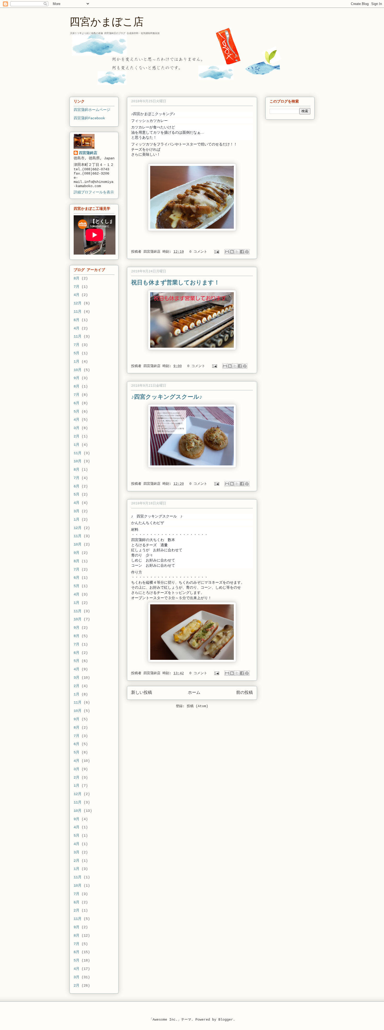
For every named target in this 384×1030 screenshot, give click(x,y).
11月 (78, 311)
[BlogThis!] (232, 251)
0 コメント (198, 252)
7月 (76, 287)
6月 (76, 320)
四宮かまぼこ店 (106, 21)
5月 (76, 353)
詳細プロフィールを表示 (94, 192)
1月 (76, 361)
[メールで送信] (227, 251)
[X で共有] (237, 251)
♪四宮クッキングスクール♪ (166, 396)
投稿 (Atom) (197, 706)
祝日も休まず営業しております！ (175, 282)
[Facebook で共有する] (242, 251)
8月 (76, 278)
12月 (78, 303)
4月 (76, 295)
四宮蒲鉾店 (152, 252)
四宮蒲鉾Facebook (89, 118)
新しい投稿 (141, 692)
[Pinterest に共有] (246, 251)
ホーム (194, 692)
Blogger (225, 1020)
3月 (76, 428)
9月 (76, 378)
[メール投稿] (217, 252)
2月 (76, 436)
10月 (78, 370)
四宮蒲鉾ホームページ (92, 110)
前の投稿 (244, 692)
